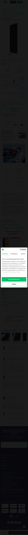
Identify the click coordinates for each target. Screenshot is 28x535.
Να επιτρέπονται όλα (14, 279)
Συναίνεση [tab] (5, 253)
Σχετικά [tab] (23, 253)
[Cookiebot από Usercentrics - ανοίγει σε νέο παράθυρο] (20, 250)
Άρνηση (14, 284)
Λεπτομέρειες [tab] (14, 253)
